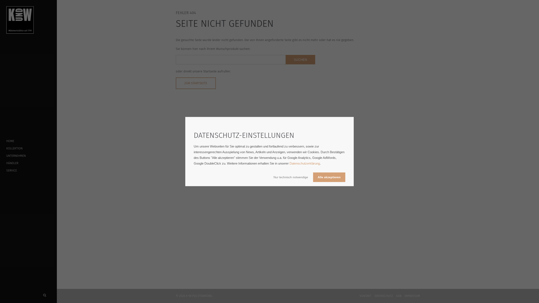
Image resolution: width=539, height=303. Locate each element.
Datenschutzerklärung (305, 163)
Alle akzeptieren (329, 177)
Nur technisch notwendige (291, 177)
